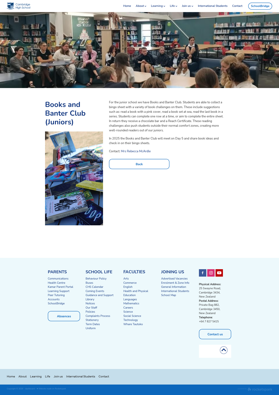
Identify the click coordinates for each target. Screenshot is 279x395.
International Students (213, 6)
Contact (237, 6)
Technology (130, 320)
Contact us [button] (215, 334)
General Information (173, 287)
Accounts (54, 299)
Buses (89, 283)
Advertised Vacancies (174, 278)
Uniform (91, 328)
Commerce (130, 283)
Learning (157, 6)
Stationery (92, 320)
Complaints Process (98, 316)
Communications (58, 278)
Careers (128, 307)
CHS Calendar (94, 287)
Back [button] (139, 164)
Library (90, 299)
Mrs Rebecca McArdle (136, 151)
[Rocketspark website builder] (255, 389)
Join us (187, 6)
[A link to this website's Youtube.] (219, 273)
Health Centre (56, 283)
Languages (130, 299)
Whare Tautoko (133, 324)
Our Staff (91, 307)
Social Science (132, 316)
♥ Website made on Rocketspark (51, 388)
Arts (126, 278)
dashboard (30, 388)
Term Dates (93, 324)
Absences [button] (64, 316)
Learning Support (58, 291)
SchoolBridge (260, 6)
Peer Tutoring (56, 295)
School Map (168, 295)
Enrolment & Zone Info (175, 283)
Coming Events (95, 291)
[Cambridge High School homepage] (33, 6)
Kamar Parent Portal (60, 287)
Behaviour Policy (96, 278)
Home (127, 6)
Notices (90, 303)
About (140, 6)
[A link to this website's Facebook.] (202, 273)
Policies (90, 312)
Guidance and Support (99, 295)
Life (173, 6)
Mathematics (131, 303)
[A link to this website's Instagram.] (211, 273)
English (128, 287)
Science (128, 312)
